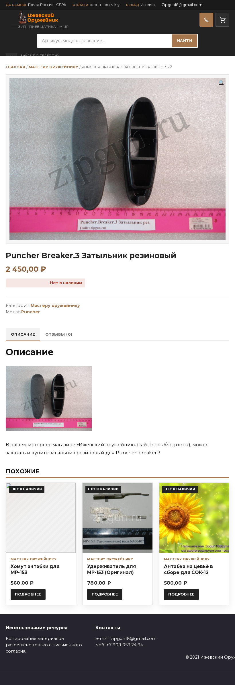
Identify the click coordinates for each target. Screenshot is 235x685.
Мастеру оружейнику (54, 67)
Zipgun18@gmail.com (182, 5)
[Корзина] (222, 20)
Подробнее (28, 594)
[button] (221, 82)
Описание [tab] (23, 334)
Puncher (30, 311)
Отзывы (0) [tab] (59, 334)
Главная (15, 67)
